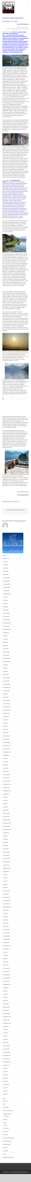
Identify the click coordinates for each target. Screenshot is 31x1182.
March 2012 (5, 1081)
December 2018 (6, 819)
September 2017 (7, 868)
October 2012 (6, 1058)
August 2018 (6, 832)
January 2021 (6, 739)
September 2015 (7, 945)
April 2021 (5, 729)
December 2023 (6, 658)
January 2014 (6, 1010)
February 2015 (6, 968)
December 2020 (6, 742)
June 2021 (5, 723)
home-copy (6, 1128)
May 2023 (5, 668)
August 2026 (6, 558)
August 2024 (6, 632)
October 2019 (6, 787)
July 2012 (5, 1068)
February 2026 (6, 577)
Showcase (6, 1116)
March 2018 (6, 848)
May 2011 (5, 1094)
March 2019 (6, 810)
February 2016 (6, 929)
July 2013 (5, 1029)
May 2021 (5, 726)
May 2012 (5, 1074)
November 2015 (6, 939)
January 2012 (6, 1084)
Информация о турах (8, 1157)
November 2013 (6, 1016)
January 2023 (6, 681)
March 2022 (5, 697)
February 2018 (6, 852)
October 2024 (6, 626)
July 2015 (5, 952)
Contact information (8, 1110)
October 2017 (6, 865)
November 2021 (6, 710)
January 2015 (6, 971)
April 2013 (5, 1039)
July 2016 (5, 913)
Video (5, 1125)
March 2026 (6, 574)
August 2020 (6, 755)
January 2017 (6, 894)
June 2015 (5, 955)
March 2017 (5, 887)
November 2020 (6, 745)
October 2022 (6, 690)
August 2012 (6, 1065)
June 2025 (5, 600)
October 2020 (6, 748)
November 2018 (6, 823)
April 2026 (5, 571)
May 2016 (5, 919)
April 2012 (5, 1078)
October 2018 (6, 826)
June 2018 (5, 839)
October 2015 (6, 942)
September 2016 (7, 907)
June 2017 (5, 878)
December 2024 (6, 619)
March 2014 (6, 1003)
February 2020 (6, 774)
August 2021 (6, 716)
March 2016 (6, 926)
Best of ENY (6, 1107)
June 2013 (5, 1033)
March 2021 (5, 732)
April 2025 (5, 606)
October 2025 (6, 590)
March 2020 (6, 771)
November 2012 (6, 1055)
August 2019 (6, 794)
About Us (5, 1101)
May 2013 (5, 1036)
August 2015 (6, 949)
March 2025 (6, 610)
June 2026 (5, 564)
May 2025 (5, 603)
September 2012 (7, 1062)
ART (4, 1104)
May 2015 (5, 958)
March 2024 (6, 648)
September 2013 (7, 1023)
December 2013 (6, 1013)
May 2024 (5, 642)
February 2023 (6, 677)
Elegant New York (7, 1113)
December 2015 (6, 936)
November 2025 (6, 587)
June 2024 (5, 639)
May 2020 (5, 765)
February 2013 (6, 1045)
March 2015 (6, 965)
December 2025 (6, 584)
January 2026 (6, 581)
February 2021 (6, 736)
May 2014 (5, 997)
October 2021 (6, 713)
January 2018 (6, 855)
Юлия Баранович (7, 501)
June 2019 (5, 800)
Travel (4, 1154)
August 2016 (6, 910)
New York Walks (7, 1144)
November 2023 (6, 661)
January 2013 (6, 1049)
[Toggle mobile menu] (28, 2)
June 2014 (5, 994)
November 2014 (6, 978)
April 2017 (5, 884)
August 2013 (6, 1026)
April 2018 (5, 845)
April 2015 (5, 961)
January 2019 (6, 816)
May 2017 (5, 881)
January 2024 (6, 655)
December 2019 (6, 781)
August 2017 (6, 871)
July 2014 (5, 991)
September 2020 (7, 752)
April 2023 (5, 671)
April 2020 (5, 768)
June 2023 (5, 665)
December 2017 (6, 858)
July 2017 (5, 874)
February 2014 (6, 1007)
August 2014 (6, 987)
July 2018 (5, 836)
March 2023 (5, 674)
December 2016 (6, 897)
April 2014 (5, 1000)
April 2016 (5, 923)
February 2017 (6, 890)
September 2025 (7, 594)
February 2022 (6, 700)
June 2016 (5, 916)
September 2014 (7, 984)
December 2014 (6, 974)
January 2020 (6, 777)
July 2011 (5, 1087)
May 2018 (5, 842)
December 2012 (6, 1052)
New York (5, 1134)
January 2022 (6, 703)
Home (4, 1122)
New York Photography (8, 1138)
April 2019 (5, 807)
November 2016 (6, 900)
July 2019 (5, 797)
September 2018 (7, 829)
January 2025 (6, 616)
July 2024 (5, 635)
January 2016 (6, 932)
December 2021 (6, 706)
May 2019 (5, 803)
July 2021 (5, 719)
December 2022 (6, 684)
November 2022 (6, 687)
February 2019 (6, 813)
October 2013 (6, 1020)
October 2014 (6, 981)
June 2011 (5, 1091)
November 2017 (6, 861)
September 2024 (7, 629)
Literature (5, 1131)
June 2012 (5, 1071)
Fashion (5, 1119)
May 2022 (5, 694)
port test (5, 1147)
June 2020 (5, 761)
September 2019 (7, 790)
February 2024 (6, 652)
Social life (5, 1150)
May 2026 (5, 568)
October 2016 (6, 903)
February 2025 (6, 613)
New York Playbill (7, 1141)
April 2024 (5, 645)
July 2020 (5, 758)
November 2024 (6, 623)
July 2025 (5, 597)
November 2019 (6, 784)
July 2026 (5, 561)
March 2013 (5, 1042)
